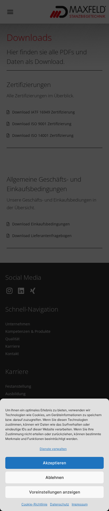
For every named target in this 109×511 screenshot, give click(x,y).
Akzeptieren (54, 462)
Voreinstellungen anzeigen (54, 492)
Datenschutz (59, 504)
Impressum (80, 504)
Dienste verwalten (53, 449)
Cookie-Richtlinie (34, 504)
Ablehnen (55, 477)
